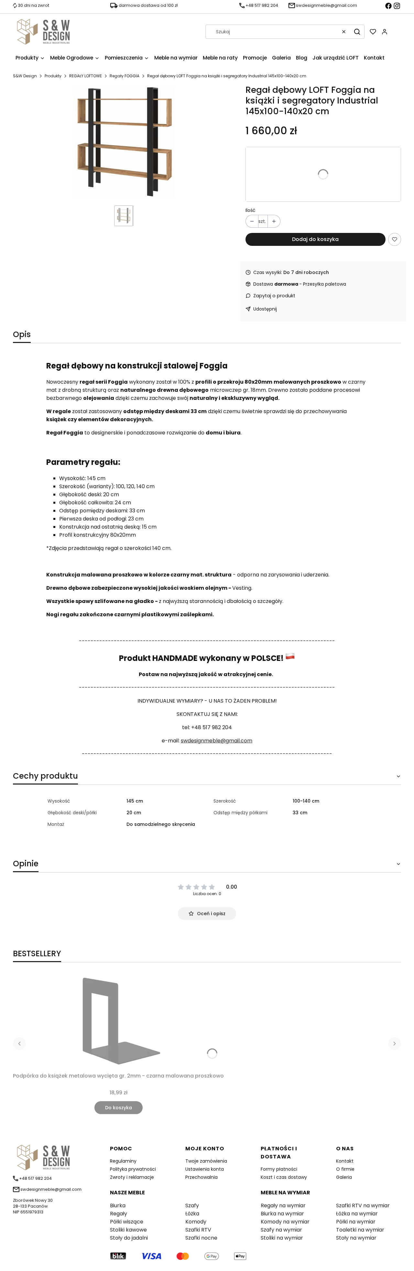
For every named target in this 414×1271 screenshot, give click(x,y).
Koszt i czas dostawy (284, 1177)
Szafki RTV (198, 1229)
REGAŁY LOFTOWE (85, 76)
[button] (357, 31)
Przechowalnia (201, 1177)
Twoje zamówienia (206, 1161)
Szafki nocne (201, 1238)
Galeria (344, 1177)
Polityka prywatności (133, 1169)
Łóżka (192, 1213)
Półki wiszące (126, 1221)
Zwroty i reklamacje (132, 1177)
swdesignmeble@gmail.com (216, 740)
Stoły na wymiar (356, 1238)
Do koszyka (118, 1107)
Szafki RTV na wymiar (363, 1205)
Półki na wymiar (356, 1221)
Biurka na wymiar (282, 1213)
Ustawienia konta (204, 1169)
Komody (195, 1221)
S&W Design (25, 76)
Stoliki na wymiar (282, 1238)
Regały (118, 1213)
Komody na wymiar (285, 1221)
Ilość (250, 210)
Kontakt (345, 1161)
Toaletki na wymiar (360, 1229)
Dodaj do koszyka (315, 239)
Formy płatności (279, 1169)
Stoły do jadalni (129, 1238)
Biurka (117, 1205)
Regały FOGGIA (124, 76)
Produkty (53, 76)
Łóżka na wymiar (357, 1213)
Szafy (192, 1205)
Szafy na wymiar (281, 1229)
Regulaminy (123, 1161)
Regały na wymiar (283, 1205)
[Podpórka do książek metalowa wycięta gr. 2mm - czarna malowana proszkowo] (118, 1021)
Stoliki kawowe (128, 1229)
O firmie (345, 1169)
